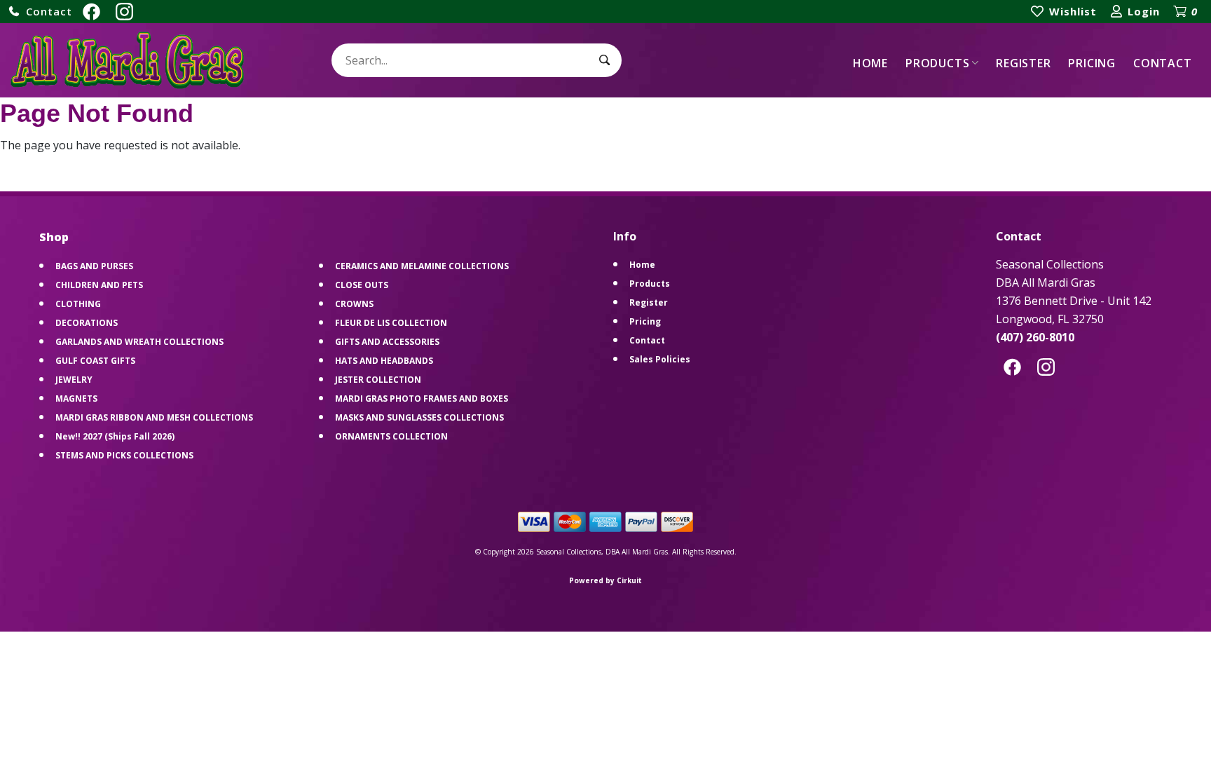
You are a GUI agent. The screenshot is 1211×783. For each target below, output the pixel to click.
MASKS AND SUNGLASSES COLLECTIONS (419, 417)
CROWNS (354, 304)
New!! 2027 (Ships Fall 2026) (115, 436)
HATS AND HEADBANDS (384, 361)
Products (937, 63)
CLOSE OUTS (361, 285)
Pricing (1092, 63)
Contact (1162, 63)
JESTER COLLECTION (378, 380)
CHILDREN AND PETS (99, 285)
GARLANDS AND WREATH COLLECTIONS (139, 342)
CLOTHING (78, 304)
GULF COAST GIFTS (95, 361)
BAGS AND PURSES (94, 266)
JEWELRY (74, 380)
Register (1023, 63)
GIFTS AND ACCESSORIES (387, 342)
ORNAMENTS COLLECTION (391, 436)
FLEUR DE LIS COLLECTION (391, 323)
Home (870, 63)
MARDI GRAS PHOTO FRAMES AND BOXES (421, 398)
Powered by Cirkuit (605, 580)
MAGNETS (76, 398)
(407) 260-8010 (1035, 337)
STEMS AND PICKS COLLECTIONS (124, 455)
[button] (40, 12)
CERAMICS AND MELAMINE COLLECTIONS (422, 266)
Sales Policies (659, 359)
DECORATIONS (86, 323)
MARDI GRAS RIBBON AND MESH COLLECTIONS (154, 417)
